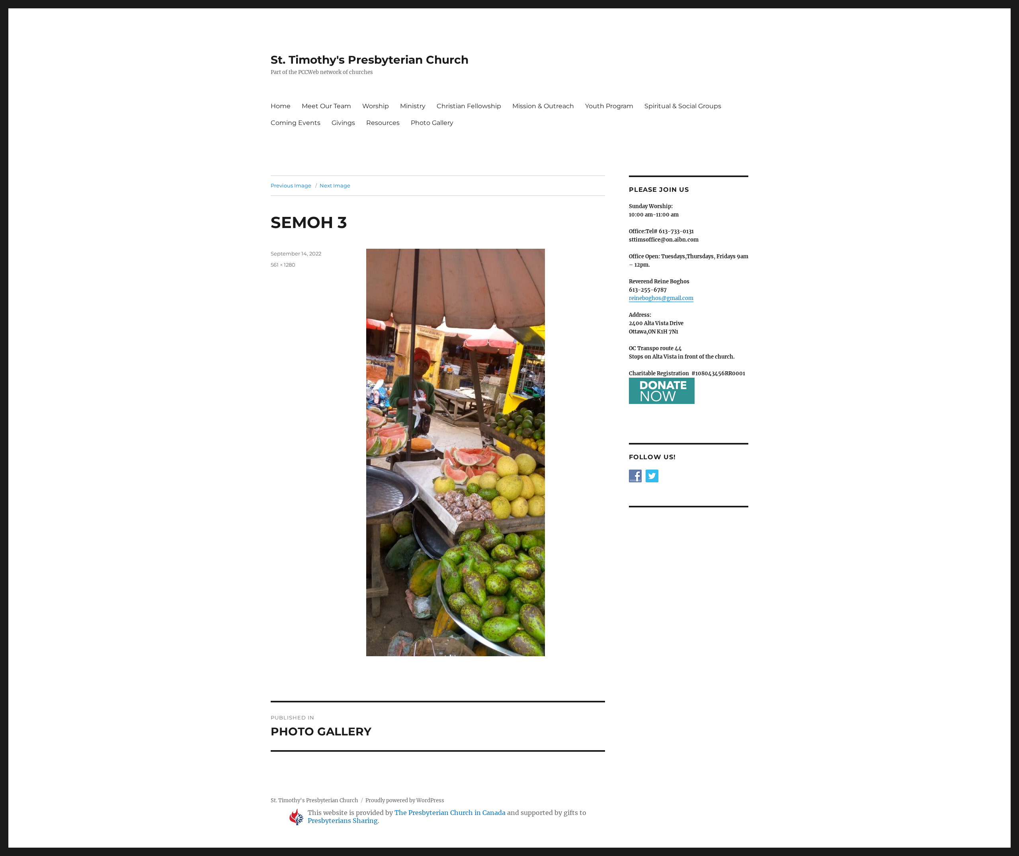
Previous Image (291, 185)
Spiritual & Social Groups (682, 106)
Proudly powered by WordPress (404, 800)
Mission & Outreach (543, 106)
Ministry (413, 106)
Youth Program (609, 106)
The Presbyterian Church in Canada (450, 813)
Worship (375, 106)
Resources (383, 123)
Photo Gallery (432, 123)
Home (281, 106)
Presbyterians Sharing (343, 821)
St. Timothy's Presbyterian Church (370, 59)
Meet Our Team (326, 106)
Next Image (335, 185)
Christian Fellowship (469, 106)
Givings (343, 123)
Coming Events (295, 123)
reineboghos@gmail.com (661, 298)
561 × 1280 (283, 264)
